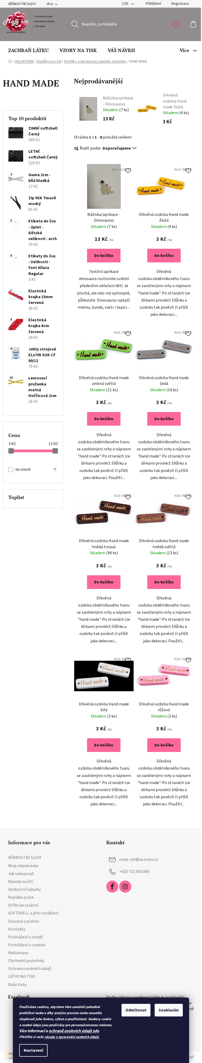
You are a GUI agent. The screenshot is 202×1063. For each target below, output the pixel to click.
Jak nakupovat (21, 874)
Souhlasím (169, 1010)
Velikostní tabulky (24, 889)
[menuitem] (28, 50)
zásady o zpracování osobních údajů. (71, 1037)
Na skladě (35, 469)
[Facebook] (112, 887)
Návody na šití (20, 881)
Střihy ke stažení (23, 905)
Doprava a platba (23, 921)
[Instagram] (125, 887)
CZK (125, 3)
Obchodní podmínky (26, 961)
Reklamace (18, 953)
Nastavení (33, 1050)
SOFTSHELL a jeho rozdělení (33, 913)
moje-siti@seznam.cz (138, 859)
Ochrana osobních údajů (29, 969)
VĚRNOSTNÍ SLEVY (22, 4)
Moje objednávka (23, 866)
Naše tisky (17, 985)
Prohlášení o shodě (25, 937)
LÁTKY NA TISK (21, 976)
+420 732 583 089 (134, 871)
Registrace (180, 3)
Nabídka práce (21, 897)
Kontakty (16, 929)
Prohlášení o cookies (27, 945)
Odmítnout (136, 1010)
